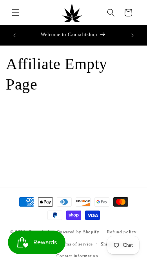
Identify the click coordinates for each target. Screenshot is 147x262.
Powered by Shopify (78, 231)
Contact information (77, 255)
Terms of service (76, 244)
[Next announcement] (132, 35)
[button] (15, 12)
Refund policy (121, 231)
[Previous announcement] (14, 35)
